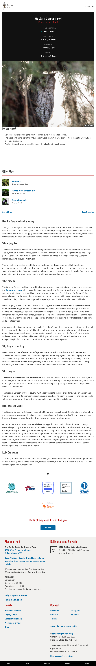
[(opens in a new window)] (48, 487)
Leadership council (13, 618)
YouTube (75, 614)
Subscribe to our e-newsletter (64, 626)
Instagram (75, 610)
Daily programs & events (16, 595)
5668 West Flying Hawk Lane (18, 550)
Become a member (13, 610)
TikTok (53, 618)
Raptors (47, 663)
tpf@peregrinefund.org (62, 633)
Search (88, 6)
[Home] (7, 6)
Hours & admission (13, 599)
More (87, 663)
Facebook (54, 610)
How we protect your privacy (61, 656)
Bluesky (54, 614)
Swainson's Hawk (14, 290)
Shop (7, 627)
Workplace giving (12, 622)
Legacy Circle (11, 614)
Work (9, 663)
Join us (48, 527)
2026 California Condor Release (73, 547)
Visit (27, 663)
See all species (88, 212)
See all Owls (7, 212)
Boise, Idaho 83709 (13, 553)
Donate (67, 663)
